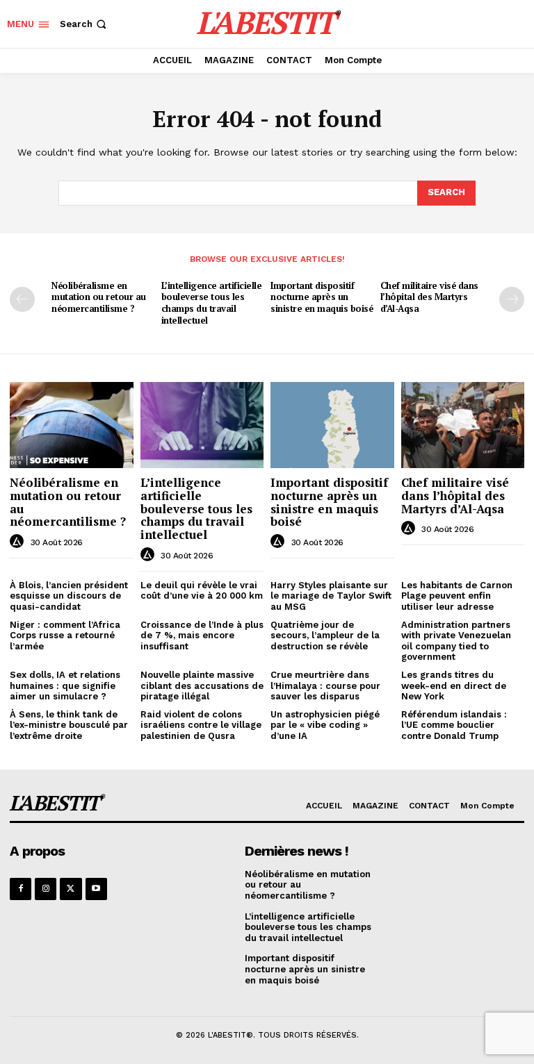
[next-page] (511, 299)
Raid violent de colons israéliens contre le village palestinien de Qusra (200, 725)
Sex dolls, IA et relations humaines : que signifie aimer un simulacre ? (65, 685)
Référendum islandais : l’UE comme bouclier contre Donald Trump (454, 725)
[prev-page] (22, 299)
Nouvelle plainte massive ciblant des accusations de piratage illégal (202, 685)
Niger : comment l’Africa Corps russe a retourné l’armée (65, 635)
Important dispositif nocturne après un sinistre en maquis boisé (321, 297)
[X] (70, 888)
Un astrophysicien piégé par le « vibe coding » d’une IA (325, 725)
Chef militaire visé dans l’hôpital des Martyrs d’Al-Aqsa (429, 297)
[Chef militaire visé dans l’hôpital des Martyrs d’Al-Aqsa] (463, 425)
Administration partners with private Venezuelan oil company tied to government (456, 641)
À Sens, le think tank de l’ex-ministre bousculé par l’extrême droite (69, 725)
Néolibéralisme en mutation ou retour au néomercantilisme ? (98, 297)
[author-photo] (19, 541)
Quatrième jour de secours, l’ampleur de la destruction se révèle (325, 635)
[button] (84, 24)
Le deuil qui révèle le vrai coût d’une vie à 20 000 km (201, 590)
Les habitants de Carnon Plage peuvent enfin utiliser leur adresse (456, 596)
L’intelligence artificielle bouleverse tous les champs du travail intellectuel (211, 303)
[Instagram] (45, 888)
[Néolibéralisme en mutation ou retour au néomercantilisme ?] (72, 425)
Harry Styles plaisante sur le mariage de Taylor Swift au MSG (330, 596)
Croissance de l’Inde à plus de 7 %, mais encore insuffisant (202, 635)
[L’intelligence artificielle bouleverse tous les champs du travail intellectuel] (202, 425)
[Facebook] (20, 888)
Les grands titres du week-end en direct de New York (453, 685)
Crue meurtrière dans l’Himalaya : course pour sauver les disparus (325, 685)
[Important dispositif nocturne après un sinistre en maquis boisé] (332, 425)
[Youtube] (96, 888)
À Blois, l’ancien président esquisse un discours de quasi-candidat (69, 596)
